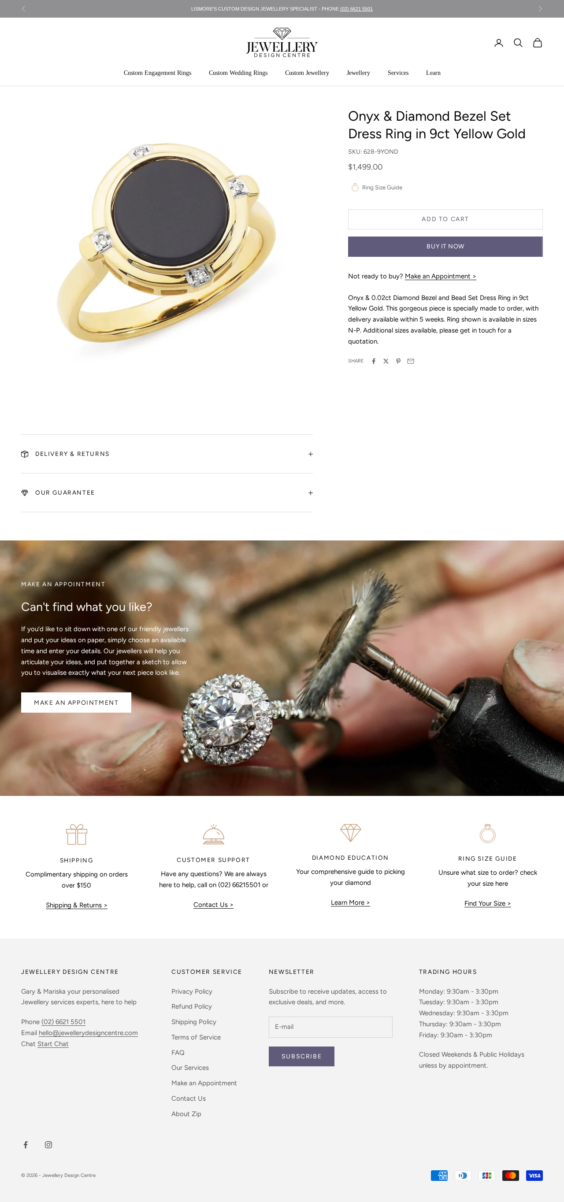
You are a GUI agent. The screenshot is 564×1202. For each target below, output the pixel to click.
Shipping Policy (193, 1022)
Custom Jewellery (307, 73)
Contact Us (188, 1098)
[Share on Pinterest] (398, 361)
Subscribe (302, 1056)
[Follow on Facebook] (25, 1144)
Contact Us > (213, 905)
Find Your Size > (487, 903)
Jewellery (358, 73)
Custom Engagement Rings (157, 73)
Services (398, 73)
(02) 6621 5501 (356, 8)
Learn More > (350, 902)
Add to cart (445, 219)
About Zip (186, 1114)
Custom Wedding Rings (238, 73)
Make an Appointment (76, 702)
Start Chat (53, 1044)
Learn (433, 73)
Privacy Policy (191, 991)
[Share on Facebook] (373, 361)
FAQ (178, 1053)
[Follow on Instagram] (48, 1144)
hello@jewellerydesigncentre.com (88, 1033)
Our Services (190, 1068)
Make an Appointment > (440, 276)
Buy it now (445, 246)
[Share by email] (410, 361)
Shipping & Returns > (77, 905)
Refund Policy (191, 1006)
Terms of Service (196, 1037)
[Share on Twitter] (386, 361)
